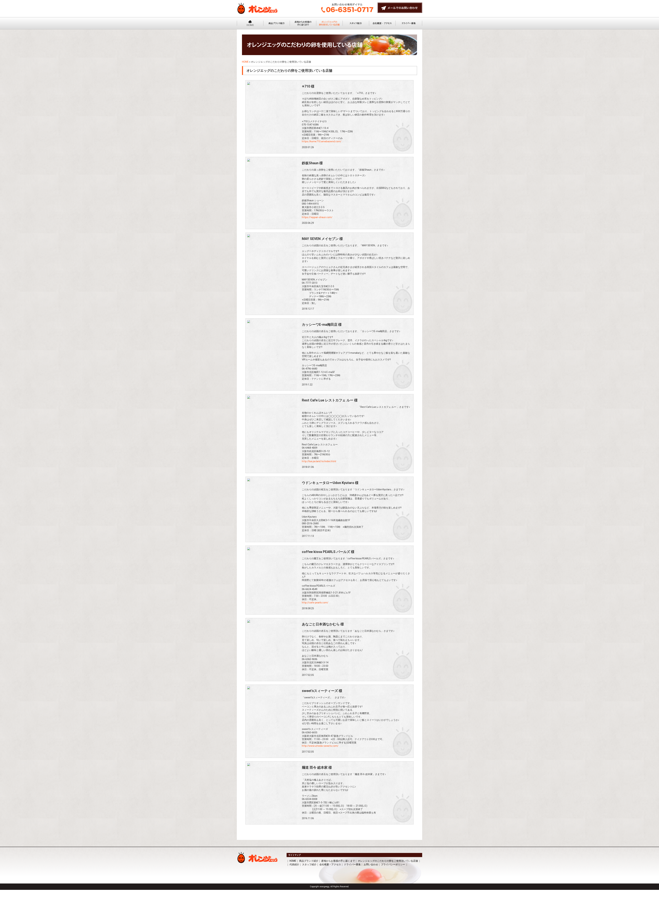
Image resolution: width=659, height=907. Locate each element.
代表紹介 (294, 864)
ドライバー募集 (352, 864)
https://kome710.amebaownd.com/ (321, 141)
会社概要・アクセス (330, 864)
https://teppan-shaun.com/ (317, 217)
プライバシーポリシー (393, 864)
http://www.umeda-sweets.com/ (320, 745)
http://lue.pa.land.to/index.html (319, 461)
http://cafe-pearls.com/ (315, 602)
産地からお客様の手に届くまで (338, 860)
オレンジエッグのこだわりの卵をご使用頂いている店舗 (388, 860)
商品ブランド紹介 (308, 860)
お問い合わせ (371, 864)
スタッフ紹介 (309, 864)
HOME (245, 61)
